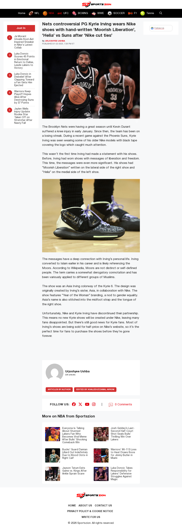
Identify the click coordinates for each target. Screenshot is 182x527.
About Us (85, 506)
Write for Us (91, 517)
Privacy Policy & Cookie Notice (90, 511)
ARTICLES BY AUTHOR (59, 389)
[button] (161, 13)
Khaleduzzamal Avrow (95, 389)
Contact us (103, 506)
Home (21, 13)
